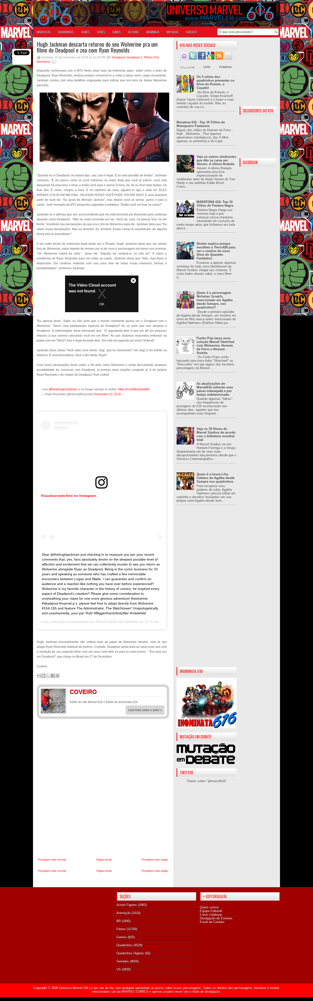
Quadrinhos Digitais (130, 953)
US (118, 969)
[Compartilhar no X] (48, 675)
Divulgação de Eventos (216, 918)
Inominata (152, 32)
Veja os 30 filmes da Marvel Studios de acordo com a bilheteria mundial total (216, 434)
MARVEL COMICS (135, 991)
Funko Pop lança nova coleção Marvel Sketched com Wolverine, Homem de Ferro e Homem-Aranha (215, 345)
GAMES (116, 32)
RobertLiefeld (106, 622)
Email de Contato (212, 922)
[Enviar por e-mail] (38, 675)
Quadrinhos (124, 945)
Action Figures (126, 905)
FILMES (85, 32)
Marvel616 (44, 32)
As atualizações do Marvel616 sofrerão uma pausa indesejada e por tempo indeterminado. (215, 389)
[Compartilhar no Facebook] (52, 675)
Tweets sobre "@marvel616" (207, 781)
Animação (123, 913)
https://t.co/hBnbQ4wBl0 (134, 389)
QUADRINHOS (66, 32)
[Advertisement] (206, 590)
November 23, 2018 (107, 394)
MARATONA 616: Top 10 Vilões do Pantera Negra (215, 203)
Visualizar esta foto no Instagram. (69, 496)
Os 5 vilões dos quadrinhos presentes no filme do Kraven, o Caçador (216, 82)
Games (121, 937)
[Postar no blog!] (43, 675)
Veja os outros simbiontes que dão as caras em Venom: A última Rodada (216, 160)
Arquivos (225, 67)
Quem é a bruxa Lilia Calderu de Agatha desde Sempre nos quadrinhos (216, 477)
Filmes (148, 57)
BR (118, 921)
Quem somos (209, 907)
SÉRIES (101, 32)
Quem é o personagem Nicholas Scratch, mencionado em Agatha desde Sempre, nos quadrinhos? (215, 300)
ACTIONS (133, 32)
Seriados (122, 961)
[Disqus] (103, 788)
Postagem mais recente (52, 859)
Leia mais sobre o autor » (145, 710)
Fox (156, 57)
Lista (206, 67)
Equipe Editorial (211, 911)
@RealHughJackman (63, 389)
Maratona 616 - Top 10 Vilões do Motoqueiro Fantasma (201, 124)
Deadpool (118, 57)
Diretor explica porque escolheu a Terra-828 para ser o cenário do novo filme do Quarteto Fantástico (216, 251)
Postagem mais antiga (155, 859)
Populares (187, 67)
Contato (191, 32)
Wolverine (43, 62)
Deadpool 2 (134, 57)
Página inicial (104, 859)
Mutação (172, 32)
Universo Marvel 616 (73, 988)
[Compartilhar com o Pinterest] (57, 675)
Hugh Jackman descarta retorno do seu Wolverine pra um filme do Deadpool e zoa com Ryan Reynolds (97, 47)
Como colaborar (211, 914)
